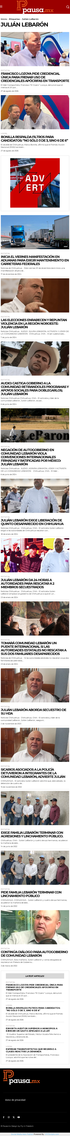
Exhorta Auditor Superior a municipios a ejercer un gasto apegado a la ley (31, 1029)
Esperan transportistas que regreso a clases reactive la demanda (31, 1050)
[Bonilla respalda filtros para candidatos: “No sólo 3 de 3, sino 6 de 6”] (35, 112)
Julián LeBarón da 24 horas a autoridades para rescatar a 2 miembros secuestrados (27, 583)
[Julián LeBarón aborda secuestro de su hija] (35, 685)
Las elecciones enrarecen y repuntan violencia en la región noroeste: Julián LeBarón (34, 323)
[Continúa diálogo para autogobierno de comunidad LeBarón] (35, 927)
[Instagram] (8, 1117)
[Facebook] (3, 1117)
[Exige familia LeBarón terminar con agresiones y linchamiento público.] (35, 808)
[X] (13, 1117)
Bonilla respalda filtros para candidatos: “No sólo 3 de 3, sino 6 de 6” (34, 138)
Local (4, 134)
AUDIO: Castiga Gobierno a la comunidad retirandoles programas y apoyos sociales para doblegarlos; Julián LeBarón (35, 388)
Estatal (5, 70)
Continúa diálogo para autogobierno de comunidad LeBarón (34, 953)
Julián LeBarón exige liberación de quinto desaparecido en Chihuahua (32, 522)
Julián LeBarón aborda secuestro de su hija (33, 711)
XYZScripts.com (52, 1134)
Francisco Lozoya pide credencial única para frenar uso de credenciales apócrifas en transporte (35, 77)
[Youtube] (18, 1117)
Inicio (4, 19)
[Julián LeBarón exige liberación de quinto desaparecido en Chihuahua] (35, 496)
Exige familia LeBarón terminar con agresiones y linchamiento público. (32, 834)
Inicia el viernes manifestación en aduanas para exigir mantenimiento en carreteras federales (35, 260)
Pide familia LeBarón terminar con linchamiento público (31, 894)
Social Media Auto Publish (22, 1134)
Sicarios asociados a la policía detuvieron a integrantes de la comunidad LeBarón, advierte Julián (33, 773)
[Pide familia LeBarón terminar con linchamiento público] (35, 868)
